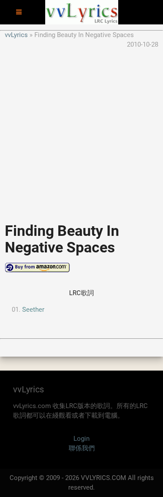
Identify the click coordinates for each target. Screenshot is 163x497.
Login (81, 439)
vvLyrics (16, 35)
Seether (33, 309)
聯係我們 (82, 448)
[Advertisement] (81, 131)
